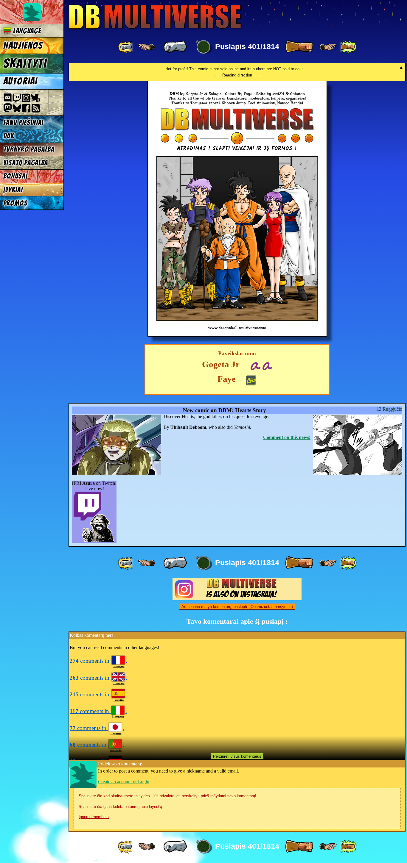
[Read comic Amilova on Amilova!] (267, 365)
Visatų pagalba (25, 162)
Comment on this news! (286, 437)
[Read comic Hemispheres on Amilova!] (255, 365)
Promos (15, 203)
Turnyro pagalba (29, 149)
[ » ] (299, 47)
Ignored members (94, 816)
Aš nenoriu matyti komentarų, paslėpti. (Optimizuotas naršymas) (237, 606)
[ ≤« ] (146, 47)
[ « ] (175, 47)
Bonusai (15, 176)
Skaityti (25, 63)
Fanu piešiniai (23, 122)
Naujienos (23, 45)
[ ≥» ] (328, 47)
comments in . (98, 661)
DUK (8, 136)
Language (26, 31)
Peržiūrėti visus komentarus (237, 756)
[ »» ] (348, 47)
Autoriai (20, 81)
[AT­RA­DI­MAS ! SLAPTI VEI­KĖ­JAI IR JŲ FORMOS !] (237, 334)
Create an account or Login (123, 781)
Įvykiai (13, 189)
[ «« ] (126, 47)
